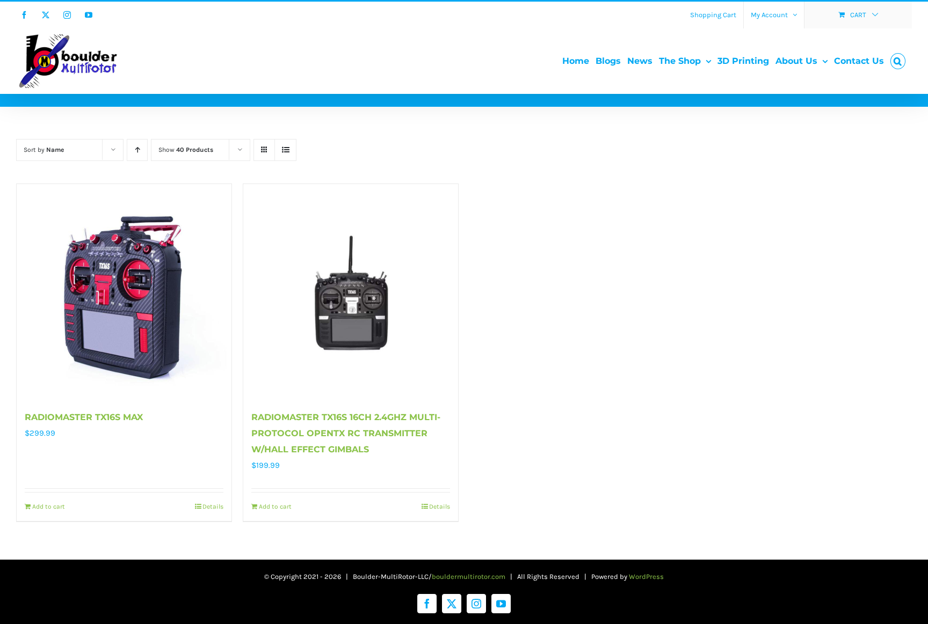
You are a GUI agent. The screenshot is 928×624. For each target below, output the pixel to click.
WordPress (646, 576)
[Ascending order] (137, 150)
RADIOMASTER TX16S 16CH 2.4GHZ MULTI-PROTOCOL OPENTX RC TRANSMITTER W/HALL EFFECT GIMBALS (345, 433)
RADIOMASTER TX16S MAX (84, 417)
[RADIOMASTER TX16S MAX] (124, 291)
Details (212, 506)
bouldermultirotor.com (468, 576)
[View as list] (285, 150)
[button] (897, 61)
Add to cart (48, 506)
